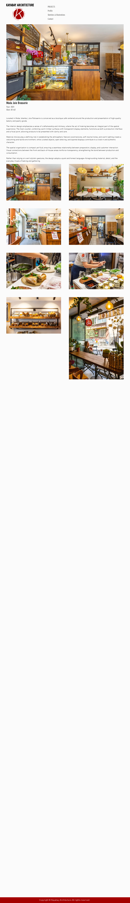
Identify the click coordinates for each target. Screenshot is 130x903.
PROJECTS (51, 6)
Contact (50, 19)
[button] (65, 62)
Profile (50, 10)
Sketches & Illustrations (56, 14)
